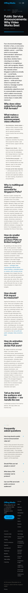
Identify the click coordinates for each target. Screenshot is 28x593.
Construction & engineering (21, 542)
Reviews (19, 524)
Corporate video (7, 534)
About (19, 518)
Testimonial (6, 550)
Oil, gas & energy (20, 557)
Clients (19, 521)
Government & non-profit (20, 570)
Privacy (6, 589)
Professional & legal (20, 561)
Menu (20, 3)
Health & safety (7, 536)
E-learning (6, 562)
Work (19, 504)
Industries (20, 510)
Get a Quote (9, 517)
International (20, 512)
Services (20, 507)
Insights (9, 10)
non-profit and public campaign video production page (13, 333)
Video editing (7, 559)
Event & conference (8, 542)
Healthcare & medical (20, 575)
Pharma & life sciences (21, 537)
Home (5, 10)
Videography (7, 556)
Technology (20, 534)
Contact (19, 526)
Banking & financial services (20, 552)
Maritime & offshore (20, 546)
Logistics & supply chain (20, 566)
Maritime (6, 553)
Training (6, 539)
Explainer (6, 545)
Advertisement (7, 548)
